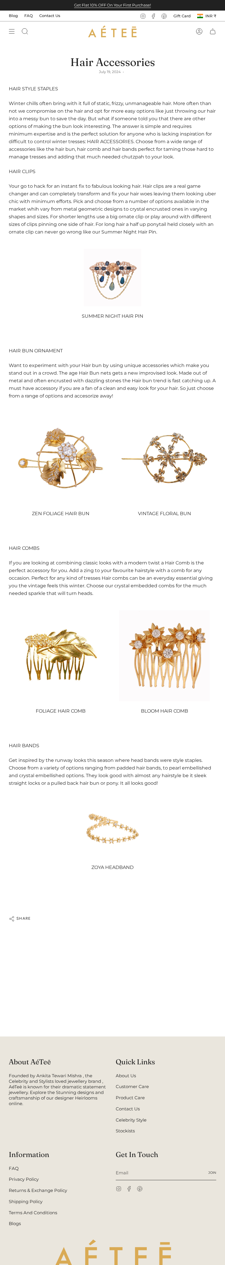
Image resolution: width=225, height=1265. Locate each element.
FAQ (28, 15)
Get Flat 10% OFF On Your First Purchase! (112, 5)
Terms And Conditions (33, 1212)
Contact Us (49, 15)
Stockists (125, 1131)
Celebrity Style (131, 1120)
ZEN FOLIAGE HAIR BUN (60, 513)
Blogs (15, 1223)
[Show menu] (12, 31)
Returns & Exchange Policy (38, 1190)
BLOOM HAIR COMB (164, 711)
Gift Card (182, 15)
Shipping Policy (25, 1201)
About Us (126, 1075)
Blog (13, 15)
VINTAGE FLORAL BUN (164, 513)
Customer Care (132, 1086)
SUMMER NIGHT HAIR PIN (112, 316)
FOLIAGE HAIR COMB (61, 711)
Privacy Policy (24, 1179)
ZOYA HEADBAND (112, 867)
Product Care (130, 1097)
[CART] (212, 31)
